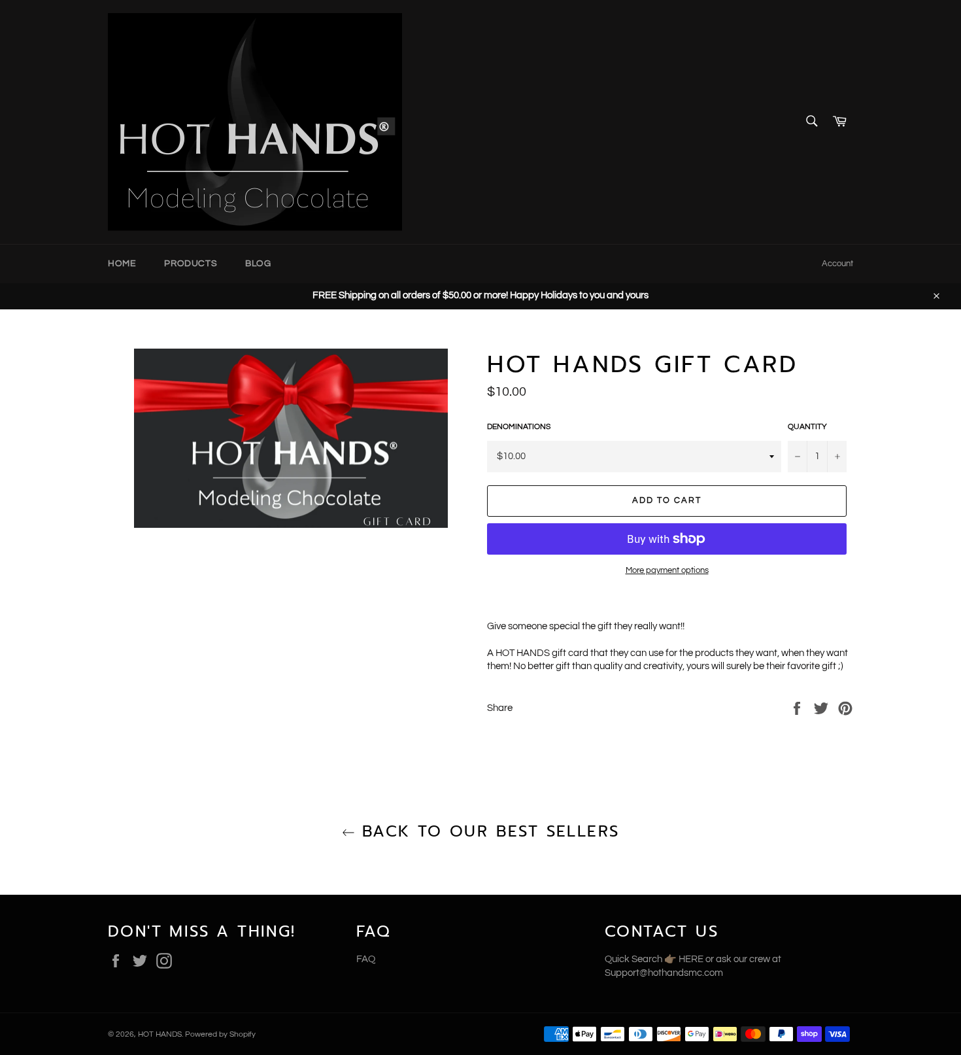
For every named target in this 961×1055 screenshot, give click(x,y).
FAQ (365, 959)
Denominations (518, 427)
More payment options (667, 570)
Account (837, 263)
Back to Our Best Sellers (487, 831)
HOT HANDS (160, 1034)
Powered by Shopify (220, 1034)
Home (122, 263)
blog (258, 263)
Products (190, 263)
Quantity (807, 427)
